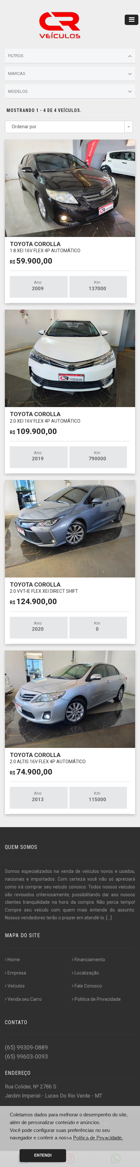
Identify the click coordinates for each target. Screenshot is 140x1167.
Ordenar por (24, 126)
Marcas (16, 73)
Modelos (18, 91)
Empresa (16, 972)
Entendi (42, 1155)
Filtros (15, 55)
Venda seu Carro (24, 999)
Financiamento (90, 959)
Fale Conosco (88, 985)
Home (13, 959)
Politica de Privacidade (98, 999)
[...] (109, 917)
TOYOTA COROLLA (45, 247)
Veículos (16, 985)
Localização (87, 972)
